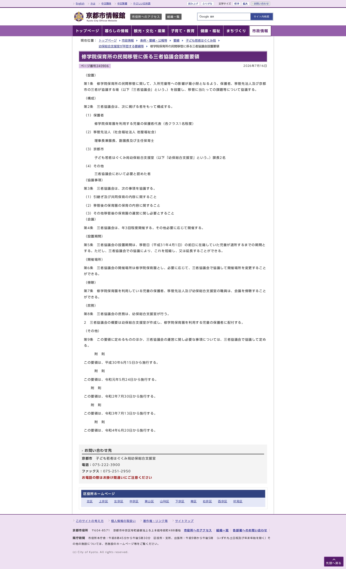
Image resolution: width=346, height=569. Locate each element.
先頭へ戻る (334, 563)
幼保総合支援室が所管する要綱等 (121, 46)
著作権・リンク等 (155, 520)
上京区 (103, 501)
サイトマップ (184, 520)
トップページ (108, 40)
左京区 (118, 501)
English (80, 3)
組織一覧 (173, 16)
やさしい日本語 (142, 3)
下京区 (180, 501)
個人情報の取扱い (123, 520)
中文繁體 (122, 3)
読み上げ (193, 3)
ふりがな (207, 3)
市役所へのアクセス (146, 16)
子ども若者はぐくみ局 (201, 40)
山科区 (164, 501)
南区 (194, 501)
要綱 (176, 40)
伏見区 (237, 501)
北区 (90, 501)
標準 (236, 3)
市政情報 (128, 40)
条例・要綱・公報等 (153, 40)
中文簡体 (106, 3)
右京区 (207, 501)
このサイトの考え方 (90, 520)
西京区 (222, 501)
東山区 (149, 501)
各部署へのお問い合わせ (250, 530)
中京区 (134, 501)
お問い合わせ (261, 3)
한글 (93, 3)
